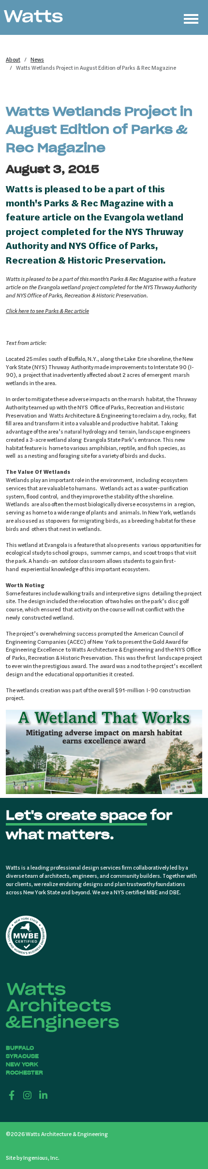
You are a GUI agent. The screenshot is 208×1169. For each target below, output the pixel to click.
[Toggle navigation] (191, 17)
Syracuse (22, 1056)
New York (22, 1064)
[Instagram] (28, 1095)
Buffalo (20, 1047)
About (13, 59)
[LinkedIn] (43, 1095)
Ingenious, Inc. (41, 1157)
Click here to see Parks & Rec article (47, 310)
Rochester (24, 1072)
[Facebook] (12, 1095)
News (37, 59)
